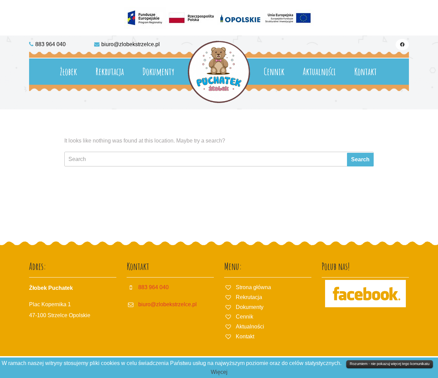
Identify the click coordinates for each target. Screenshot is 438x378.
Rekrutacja (109, 72)
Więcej (219, 372)
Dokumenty (158, 72)
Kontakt (365, 72)
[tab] (360, 159)
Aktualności (319, 72)
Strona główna (253, 287)
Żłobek (68, 72)
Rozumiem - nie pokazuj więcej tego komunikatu (389, 364)
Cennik (274, 72)
